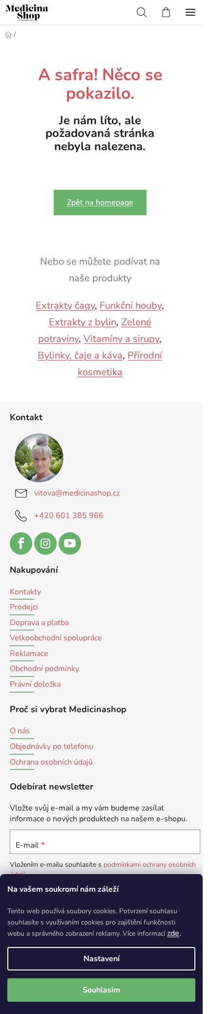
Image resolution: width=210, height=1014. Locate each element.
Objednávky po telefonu (51, 747)
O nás (20, 731)
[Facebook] (21, 543)
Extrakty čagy (65, 305)
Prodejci (24, 607)
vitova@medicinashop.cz (77, 493)
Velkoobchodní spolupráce (56, 638)
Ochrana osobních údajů (51, 762)
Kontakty (25, 592)
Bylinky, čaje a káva (80, 355)
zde (173, 933)
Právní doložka (35, 684)
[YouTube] (70, 543)
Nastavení (102, 958)
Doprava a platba (39, 623)
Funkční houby (131, 305)
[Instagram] (45, 543)
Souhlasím (101, 990)
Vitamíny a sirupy (121, 338)
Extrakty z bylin (82, 322)
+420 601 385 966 (69, 515)
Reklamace (29, 654)
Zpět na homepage (100, 202)
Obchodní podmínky (44, 669)
